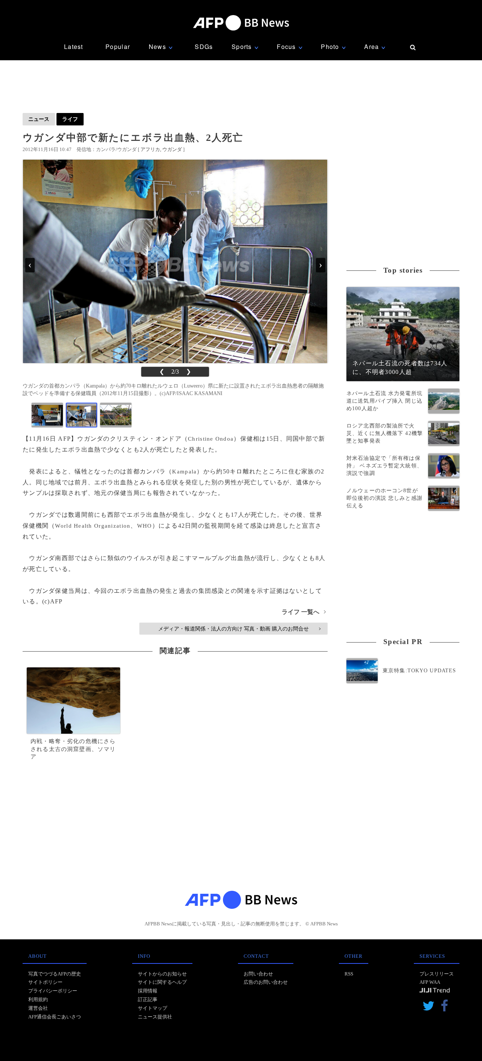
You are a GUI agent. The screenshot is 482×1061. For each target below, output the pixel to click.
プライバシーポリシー (52, 991)
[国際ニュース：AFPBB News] (241, 23)
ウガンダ (172, 149)
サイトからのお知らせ (162, 974)
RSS (349, 974)
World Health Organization (92, 526)
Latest (73, 46)
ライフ (70, 119)
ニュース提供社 (155, 1017)
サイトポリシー (45, 982)
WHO (144, 526)
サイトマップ (152, 1008)
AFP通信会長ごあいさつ (54, 1017)
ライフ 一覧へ (304, 612)
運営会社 (38, 1008)
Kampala (184, 472)
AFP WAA (429, 982)
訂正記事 (147, 999)
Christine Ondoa (210, 439)
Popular (117, 46)
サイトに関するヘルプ (162, 982)
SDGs (204, 46)
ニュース (38, 119)
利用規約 (38, 999)
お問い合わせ (258, 974)
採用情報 (147, 991)
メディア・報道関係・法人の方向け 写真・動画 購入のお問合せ (239, 629)
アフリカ (150, 149)
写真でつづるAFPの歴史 (54, 974)
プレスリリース (436, 974)
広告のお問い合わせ (266, 982)
